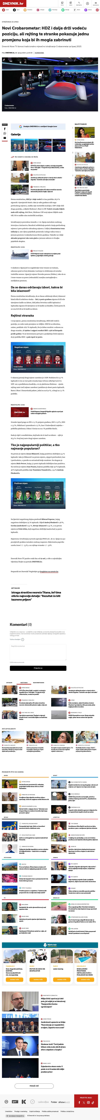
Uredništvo (8, 1111)
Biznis (78, 9)
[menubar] (87, 3)
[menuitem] (87, 3)
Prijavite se (38, 668)
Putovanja (54, 9)
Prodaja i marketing (20, 1111)
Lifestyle (42, 9)
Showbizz (29, 9)
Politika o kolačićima (67, 1111)
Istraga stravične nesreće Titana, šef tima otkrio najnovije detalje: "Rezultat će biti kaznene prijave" (36, 596)
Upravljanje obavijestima (16, 1116)
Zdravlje (67, 9)
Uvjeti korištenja (34, 1111)
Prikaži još (34, 1086)
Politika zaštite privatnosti (50, 1111)
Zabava (90, 9)
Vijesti (7, 9)
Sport (18, 9)
